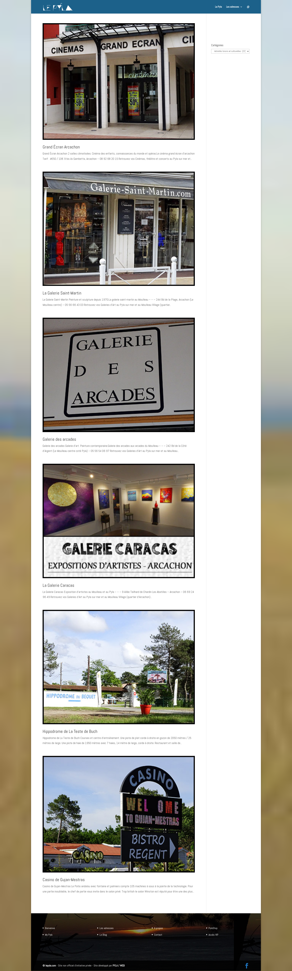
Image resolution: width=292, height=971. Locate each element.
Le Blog (103, 934)
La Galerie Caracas (58, 585)
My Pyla (48, 934)
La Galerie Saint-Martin (62, 293)
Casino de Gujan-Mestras (64, 879)
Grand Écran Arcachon (61, 147)
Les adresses (232, 7)
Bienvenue (50, 928)
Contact (158, 934)
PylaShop (213, 928)
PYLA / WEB (119, 965)
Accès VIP (213, 934)
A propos (158, 928)
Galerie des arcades (59, 439)
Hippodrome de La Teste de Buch (70, 731)
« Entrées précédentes (56, 907)
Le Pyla (218, 7)
